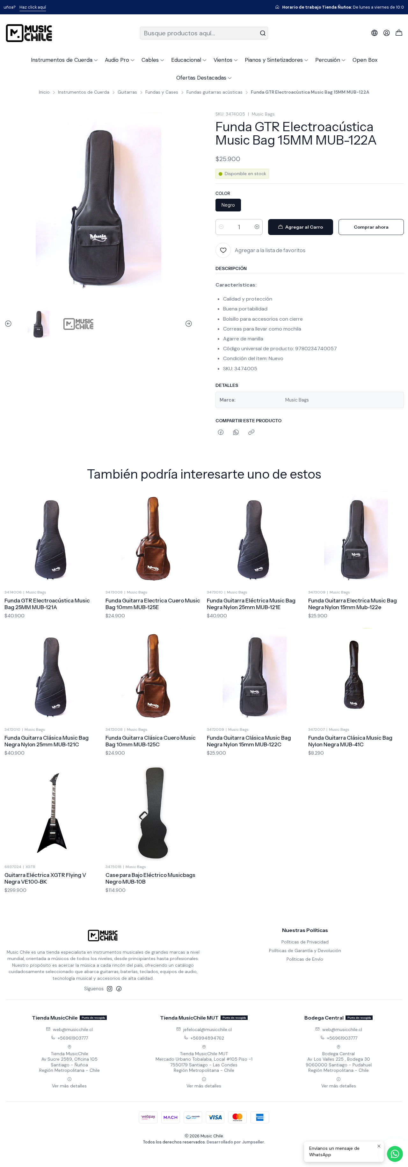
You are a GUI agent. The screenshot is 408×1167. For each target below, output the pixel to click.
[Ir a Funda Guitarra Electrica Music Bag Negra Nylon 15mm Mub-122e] (356, 539)
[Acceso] (387, 33)
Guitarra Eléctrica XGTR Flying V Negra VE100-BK (45, 878)
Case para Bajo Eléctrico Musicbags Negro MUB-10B (150, 878)
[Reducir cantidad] (221, 227)
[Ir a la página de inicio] (29, 33)
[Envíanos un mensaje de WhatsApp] (395, 1154)
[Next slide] (188, 324)
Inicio (44, 92)
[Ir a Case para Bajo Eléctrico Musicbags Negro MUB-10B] (153, 813)
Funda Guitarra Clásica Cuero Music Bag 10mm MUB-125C (151, 741)
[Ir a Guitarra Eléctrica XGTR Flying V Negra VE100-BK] (52, 813)
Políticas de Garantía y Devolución (305, 950)
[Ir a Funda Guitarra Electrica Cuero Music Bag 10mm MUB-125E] (153, 539)
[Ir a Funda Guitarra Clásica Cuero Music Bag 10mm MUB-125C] (153, 676)
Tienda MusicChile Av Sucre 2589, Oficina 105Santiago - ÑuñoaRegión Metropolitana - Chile (69, 1062)
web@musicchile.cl (73, 1029)
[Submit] (262, 33)
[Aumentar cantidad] (256, 227)
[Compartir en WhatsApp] (236, 432)
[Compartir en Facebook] (220, 432)
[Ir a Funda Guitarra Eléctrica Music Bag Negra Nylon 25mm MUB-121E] (254, 539)
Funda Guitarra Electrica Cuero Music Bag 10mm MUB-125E (153, 603)
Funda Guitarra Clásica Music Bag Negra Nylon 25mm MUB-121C (46, 741)
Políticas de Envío (305, 959)
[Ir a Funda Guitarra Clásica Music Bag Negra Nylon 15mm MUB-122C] (254, 676)
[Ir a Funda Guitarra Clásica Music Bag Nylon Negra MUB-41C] (356, 676)
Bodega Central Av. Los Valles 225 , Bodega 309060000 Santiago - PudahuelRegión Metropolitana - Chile (339, 1062)
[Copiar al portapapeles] (251, 432)
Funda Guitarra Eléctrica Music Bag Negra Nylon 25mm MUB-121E (251, 603)
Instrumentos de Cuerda (83, 92)
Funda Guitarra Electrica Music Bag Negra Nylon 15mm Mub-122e (352, 603)
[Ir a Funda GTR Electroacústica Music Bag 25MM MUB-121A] (52, 539)
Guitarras (127, 92)
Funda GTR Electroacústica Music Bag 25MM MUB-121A (47, 603)
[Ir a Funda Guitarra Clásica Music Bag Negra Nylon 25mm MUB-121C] (52, 676)
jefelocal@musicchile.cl (207, 1029)
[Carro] (399, 33)
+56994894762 (207, 1038)
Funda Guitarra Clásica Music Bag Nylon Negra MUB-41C (350, 741)
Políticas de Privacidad (305, 942)
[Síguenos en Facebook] (119, 989)
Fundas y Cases (161, 92)
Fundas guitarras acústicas (214, 92)
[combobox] (204, 33)
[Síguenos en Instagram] (109, 989)
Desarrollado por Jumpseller (235, 1142)
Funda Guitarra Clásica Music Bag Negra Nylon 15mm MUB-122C (249, 741)
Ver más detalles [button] (69, 1086)
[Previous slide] (9, 324)
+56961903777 (73, 1038)
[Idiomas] (374, 33)
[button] (64, 60)
